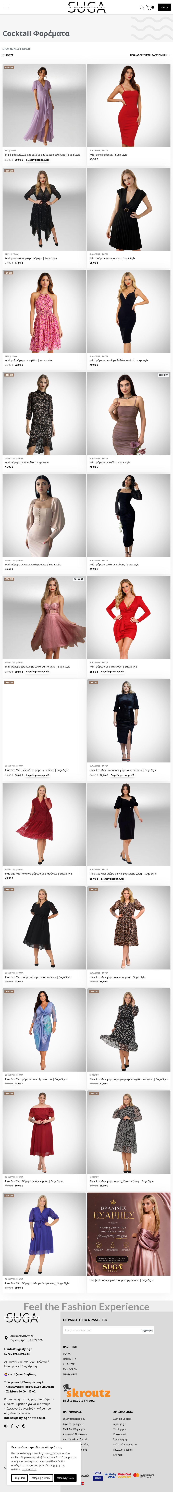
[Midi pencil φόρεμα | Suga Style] (128, 105)
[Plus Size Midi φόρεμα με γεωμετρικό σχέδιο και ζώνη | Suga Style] (128, 1030)
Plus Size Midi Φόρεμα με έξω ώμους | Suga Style (34, 1181)
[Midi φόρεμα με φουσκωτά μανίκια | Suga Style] (44, 515)
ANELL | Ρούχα (11, 254)
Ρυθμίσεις (19, 1477)
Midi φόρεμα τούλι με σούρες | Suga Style (114, 564)
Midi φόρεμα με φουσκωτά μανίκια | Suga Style (33, 564)
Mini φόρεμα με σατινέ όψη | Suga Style (113, 666)
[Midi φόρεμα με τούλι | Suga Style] (128, 413)
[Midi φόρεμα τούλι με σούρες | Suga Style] (128, 515)
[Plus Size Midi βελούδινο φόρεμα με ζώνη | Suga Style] (44, 720)
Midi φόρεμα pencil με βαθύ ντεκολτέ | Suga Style (119, 360)
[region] (44, 1463)
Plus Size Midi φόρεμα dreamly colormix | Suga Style (36, 1079)
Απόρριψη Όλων (41, 1477)
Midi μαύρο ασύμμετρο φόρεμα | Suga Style (31, 258)
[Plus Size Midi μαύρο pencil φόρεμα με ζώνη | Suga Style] (128, 824)
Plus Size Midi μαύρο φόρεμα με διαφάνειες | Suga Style (38, 977)
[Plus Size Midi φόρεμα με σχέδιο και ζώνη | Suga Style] (128, 1132)
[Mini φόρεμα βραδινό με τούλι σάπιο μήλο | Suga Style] (44, 617)
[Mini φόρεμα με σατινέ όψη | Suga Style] (128, 617)
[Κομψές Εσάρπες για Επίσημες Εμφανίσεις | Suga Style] (128, 1234)
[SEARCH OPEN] (142, 7)
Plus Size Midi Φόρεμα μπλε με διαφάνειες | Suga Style (37, 1283)
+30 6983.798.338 (19, 1353)
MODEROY (94, 1075)
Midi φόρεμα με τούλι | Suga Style (110, 462)
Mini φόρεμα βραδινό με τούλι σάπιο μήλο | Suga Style (37, 666)
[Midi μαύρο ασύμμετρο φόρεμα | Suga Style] (44, 209)
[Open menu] (6, 7)
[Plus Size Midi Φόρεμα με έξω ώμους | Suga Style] (44, 1132)
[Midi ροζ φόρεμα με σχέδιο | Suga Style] (44, 311)
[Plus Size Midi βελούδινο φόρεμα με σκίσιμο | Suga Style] (128, 720)
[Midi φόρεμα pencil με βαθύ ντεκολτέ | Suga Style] (128, 311)
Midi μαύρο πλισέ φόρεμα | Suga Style (112, 258)
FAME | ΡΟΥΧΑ (11, 356)
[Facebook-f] (12, 1426)
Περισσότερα (29, 1469)
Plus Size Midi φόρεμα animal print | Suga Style (117, 977)
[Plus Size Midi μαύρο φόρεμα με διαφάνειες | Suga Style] (44, 927)
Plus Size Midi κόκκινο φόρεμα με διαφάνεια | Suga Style (38, 873)
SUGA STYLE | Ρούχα (99, 150)
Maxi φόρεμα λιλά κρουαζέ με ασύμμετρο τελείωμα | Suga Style (42, 154)
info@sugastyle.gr (19, 1349)
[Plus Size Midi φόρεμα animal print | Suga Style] (128, 927)
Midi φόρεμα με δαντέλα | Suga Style (26, 462)
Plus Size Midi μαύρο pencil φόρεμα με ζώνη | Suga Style (123, 873)
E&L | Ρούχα (10, 150)
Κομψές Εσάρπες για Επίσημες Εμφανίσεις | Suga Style (122, 1280)
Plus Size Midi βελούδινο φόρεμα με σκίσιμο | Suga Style (123, 770)
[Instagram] (6, 1426)
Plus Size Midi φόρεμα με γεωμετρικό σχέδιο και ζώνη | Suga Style (129, 1079)
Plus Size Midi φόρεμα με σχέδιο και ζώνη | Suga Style (122, 1181)
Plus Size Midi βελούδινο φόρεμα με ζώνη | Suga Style (37, 770)
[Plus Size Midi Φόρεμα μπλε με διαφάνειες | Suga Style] (44, 1234)
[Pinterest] (23, 1426)
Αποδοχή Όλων (65, 1477)
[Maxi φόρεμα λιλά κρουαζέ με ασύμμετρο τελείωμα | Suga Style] (44, 105)
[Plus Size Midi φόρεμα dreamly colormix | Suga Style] (44, 1030)
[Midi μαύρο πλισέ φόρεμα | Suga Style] (128, 209)
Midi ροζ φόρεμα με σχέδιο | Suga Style (28, 360)
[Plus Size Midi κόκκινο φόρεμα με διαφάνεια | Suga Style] (44, 824)
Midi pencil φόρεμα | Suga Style (108, 154)
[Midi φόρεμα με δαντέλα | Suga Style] (44, 413)
